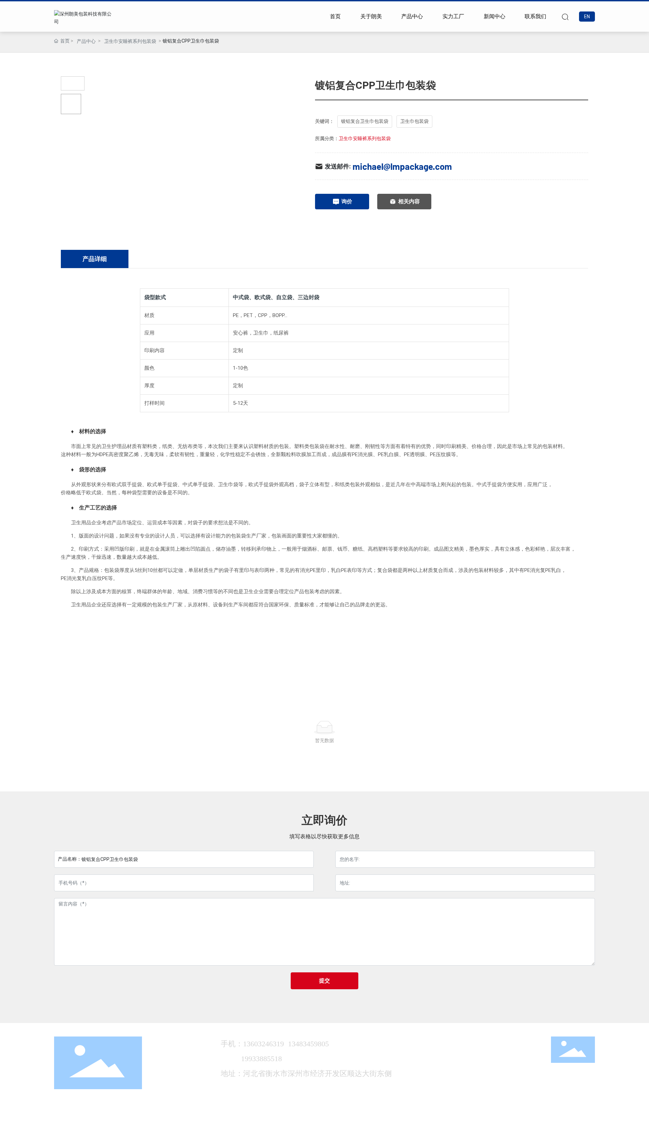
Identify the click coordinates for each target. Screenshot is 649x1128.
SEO (549, 1117)
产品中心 (86, 41)
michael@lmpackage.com (402, 166)
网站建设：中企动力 (505, 1117)
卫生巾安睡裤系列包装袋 (130, 41)
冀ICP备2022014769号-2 (448, 1117)
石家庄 (535, 1117)
